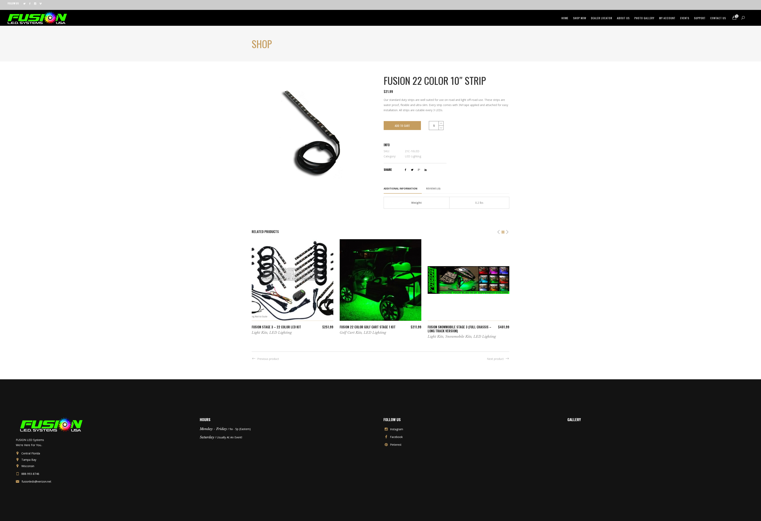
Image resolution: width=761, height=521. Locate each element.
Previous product (268, 359)
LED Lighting (413, 156)
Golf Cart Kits (351, 333)
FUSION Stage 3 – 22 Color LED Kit (276, 327)
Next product (495, 359)
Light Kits (259, 333)
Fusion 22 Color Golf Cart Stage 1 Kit (368, 327)
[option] (293, 287)
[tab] (403, 189)
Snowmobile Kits (458, 337)
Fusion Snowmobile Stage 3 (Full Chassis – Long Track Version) (459, 329)
